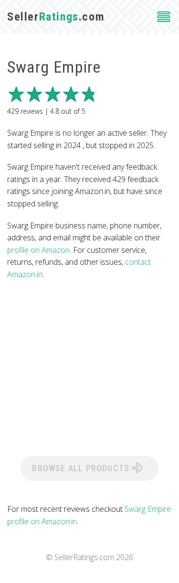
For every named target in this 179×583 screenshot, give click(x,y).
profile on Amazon (38, 250)
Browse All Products (82, 468)
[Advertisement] (89, 367)
